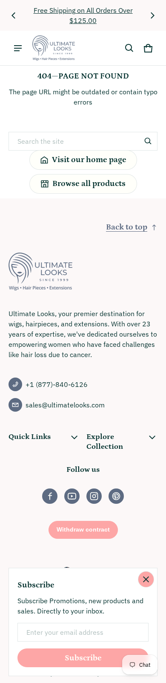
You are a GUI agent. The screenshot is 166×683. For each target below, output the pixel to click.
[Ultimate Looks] (53, 48)
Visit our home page (89, 159)
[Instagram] (94, 496)
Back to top (126, 227)
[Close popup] (146, 579)
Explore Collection (104, 441)
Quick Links (30, 437)
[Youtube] (72, 496)
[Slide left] (14, 15)
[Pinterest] (116, 496)
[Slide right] (152, 15)
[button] (129, 48)
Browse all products (89, 183)
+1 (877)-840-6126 (57, 384)
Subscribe (83, 658)
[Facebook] (49, 496)
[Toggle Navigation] (18, 48)
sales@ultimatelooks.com (65, 405)
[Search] (148, 141)
